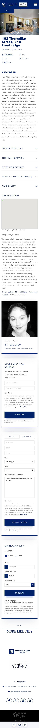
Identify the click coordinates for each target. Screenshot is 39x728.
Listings (10, 292)
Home (4, 292)
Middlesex (23, 292)
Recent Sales (16, 348)
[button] (3, 22)
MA (16, 292)
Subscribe (19, 415)
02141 (6, 295)
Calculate (19, 593)
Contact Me (24, 348)
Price (6, 563)
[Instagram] (30, 700)
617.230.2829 (21, 682)
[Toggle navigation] (35, 4)
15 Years (19, 555)
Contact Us (12, 436)
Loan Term (8, 551)
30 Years (10, 555)
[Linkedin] (16, 700)
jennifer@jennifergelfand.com (21, 691)
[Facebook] (9, 700)
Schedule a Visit (27, 436)
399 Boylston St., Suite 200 (20, 687)
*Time (6, 466)
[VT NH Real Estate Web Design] (19, 715)
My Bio (30, 348)
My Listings (7, 348)
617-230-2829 (12, 345)
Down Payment (10, 572)
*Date (6, 458)
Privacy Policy (23, 407)
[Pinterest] (23, 700)
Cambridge (33, 292)
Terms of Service (13, 530)
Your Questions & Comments (13, 474)
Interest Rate (9, 580)
